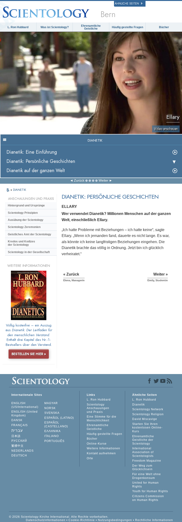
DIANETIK (19, 189)
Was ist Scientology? (55, 27)
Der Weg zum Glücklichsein (142, 467)
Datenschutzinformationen (45, 520)
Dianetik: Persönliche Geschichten (40, 161)
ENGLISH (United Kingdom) (24, 413)
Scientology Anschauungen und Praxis (98, 408)
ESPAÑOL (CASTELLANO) (56, 424)
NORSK (50, 408)
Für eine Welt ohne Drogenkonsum (146, 476)
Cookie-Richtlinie (81, 520)
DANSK (17, 420)
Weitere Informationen (103, 448)
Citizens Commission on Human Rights (148, 498)
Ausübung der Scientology (25, 220)
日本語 (16, 436)
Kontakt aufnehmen (101, 453)
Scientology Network (147, 409)
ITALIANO (51, 436)
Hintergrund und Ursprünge (26, 205)
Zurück (79, 180)
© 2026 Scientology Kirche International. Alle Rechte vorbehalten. (59, 516)
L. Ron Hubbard (18, 27)
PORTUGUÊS (54, 441)
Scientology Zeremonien (24, 227)
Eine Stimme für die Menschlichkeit (101, 418)
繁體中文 (17, 445)
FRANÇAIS (19, 425)
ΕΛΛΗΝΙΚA (52, 431)
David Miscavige (144, 419)
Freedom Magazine (146, 460)
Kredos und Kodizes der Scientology (21, 243)
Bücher (164, 27)
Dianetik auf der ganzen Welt (35, 170)
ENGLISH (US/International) (24, 405)
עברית (17, 430)
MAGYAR (51, 403)
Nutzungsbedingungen (115, 520)
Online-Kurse (97, 443)
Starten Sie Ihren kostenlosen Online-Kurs (147, 427)
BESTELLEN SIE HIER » (29, 354)
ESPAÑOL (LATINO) (59, 417)
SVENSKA (51, 413)
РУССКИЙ (19, 440)
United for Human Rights (145, 484)
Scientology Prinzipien (23, 212)
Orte (90, 458)
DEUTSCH (19, 455)
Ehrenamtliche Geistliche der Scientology (143, 440)
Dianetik (138, 404)
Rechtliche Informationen (154, 520)
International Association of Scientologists (143, 452)
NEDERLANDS (22, 450)
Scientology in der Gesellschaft (29, 252)
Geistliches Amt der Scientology (29, 234)
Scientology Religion (148, 414)
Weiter (103, 180)
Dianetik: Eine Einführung (31, 152)
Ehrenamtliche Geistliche (91, 27)
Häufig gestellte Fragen (127, 27)
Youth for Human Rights (150, 491)
